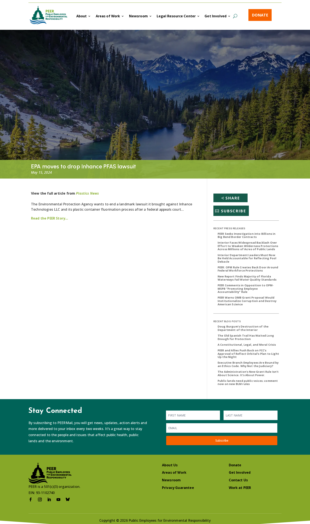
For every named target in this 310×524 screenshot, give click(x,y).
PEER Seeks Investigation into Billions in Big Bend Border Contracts (247, 235)
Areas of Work (108, 16)
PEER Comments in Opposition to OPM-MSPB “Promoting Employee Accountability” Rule (246, 288)
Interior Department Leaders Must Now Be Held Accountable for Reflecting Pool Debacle (247, 258)
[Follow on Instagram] (40, 499)
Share (232, 198)
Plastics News (87, 193)
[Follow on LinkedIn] (49, 499)
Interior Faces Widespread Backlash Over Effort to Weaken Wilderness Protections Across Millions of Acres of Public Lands (248, 246)
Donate (260, 15)
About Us (170, 465)
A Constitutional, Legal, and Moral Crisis (247, 345)
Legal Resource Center (176, 16)
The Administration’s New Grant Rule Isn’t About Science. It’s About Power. (248, 373)
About (81, 16)
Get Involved (215, 16)
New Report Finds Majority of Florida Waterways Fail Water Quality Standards (247, 278)
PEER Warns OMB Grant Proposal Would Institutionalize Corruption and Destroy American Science (247, 301)
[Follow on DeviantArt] (67, 499)
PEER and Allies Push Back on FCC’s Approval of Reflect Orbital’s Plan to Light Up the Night (248, 353)
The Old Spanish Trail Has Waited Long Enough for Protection (246, 337)
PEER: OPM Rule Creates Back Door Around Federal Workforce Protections (248, 269)
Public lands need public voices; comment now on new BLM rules (248, 382)
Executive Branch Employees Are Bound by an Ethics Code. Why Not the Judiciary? (248, 364)
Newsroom (138, 16)
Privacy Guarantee (178, 487)
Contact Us (238, 480)
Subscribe (233, 210)
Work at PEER (240, 487)
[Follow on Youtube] (58, 499)
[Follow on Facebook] (30, 499)
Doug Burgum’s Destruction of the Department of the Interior (243, 328)
